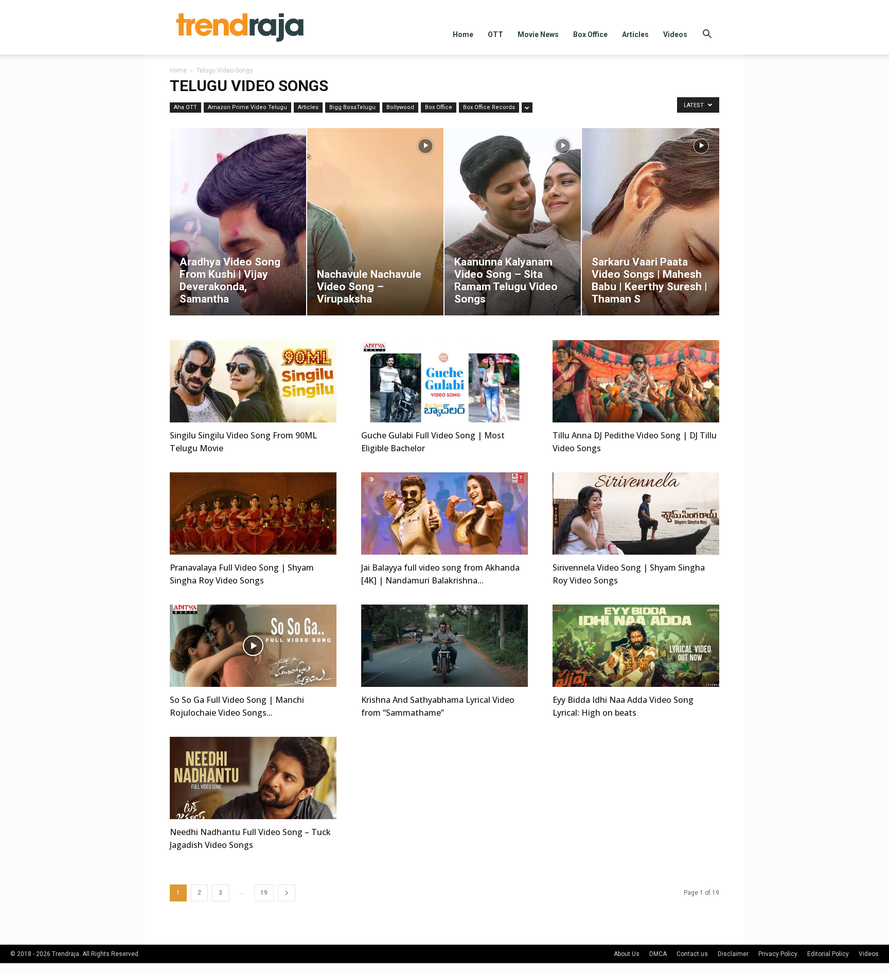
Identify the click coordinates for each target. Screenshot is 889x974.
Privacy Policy (777, 954)
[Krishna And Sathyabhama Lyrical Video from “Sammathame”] (444, 646)
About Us (626, 954)
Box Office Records (489, 107)
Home (463, 34)
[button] (707, 35)
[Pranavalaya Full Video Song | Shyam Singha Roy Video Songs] (253, 513)
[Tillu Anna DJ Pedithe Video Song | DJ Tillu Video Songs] (636, 381)
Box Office (590, 34)
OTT (495, 34)
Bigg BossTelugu (352, 107)
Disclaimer (733, 954)
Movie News (538, 34)
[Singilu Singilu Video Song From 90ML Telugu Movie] (253, 381)
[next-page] (286, 892)
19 (264, 892)
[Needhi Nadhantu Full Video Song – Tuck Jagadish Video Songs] (253, 778)
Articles (635, 34)
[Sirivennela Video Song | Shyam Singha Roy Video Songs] (636, 513)
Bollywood (400, 107)
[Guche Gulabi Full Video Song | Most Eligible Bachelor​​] (444, 381)
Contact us (692, 954)
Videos (675, 34)
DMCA (658, 954)
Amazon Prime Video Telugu (247, 107)
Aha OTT (185, 107)
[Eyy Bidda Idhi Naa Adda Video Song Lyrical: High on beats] (636, 646)
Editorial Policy (828, 954)
